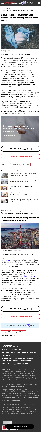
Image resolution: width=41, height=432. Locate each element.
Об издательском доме (12, 350)
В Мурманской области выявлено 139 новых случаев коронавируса (18, 128)
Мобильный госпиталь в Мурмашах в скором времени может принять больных (24, 180)
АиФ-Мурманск (20, 250)
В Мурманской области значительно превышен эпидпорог (21, 187)
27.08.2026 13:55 (6, 211)
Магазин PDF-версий (10, 361)
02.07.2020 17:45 (6, 8)
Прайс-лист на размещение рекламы (17, 358)
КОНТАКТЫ (6, 355)
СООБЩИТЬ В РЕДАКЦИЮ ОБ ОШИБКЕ (16, 364)
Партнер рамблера (18, 422)
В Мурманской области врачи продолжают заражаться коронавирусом (23, 174)
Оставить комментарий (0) (20, 156)
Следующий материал (20, 426)
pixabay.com (5, 51)
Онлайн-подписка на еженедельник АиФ (19, 352)
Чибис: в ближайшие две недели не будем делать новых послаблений (23, 193)
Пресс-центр (26, 361)
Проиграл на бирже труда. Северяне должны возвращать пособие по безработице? (24, 200)
